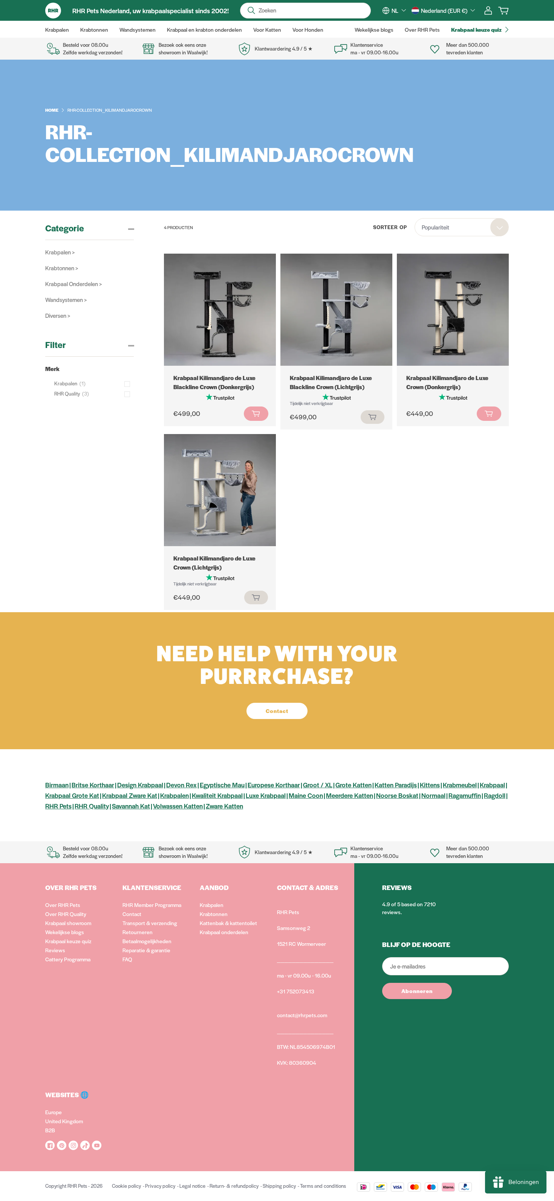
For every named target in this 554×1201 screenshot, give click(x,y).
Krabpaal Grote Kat (72, 795)
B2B (50, 1130)
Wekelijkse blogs (64, 932)
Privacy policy (160, 1185)
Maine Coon (306, 795)
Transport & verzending (149, 923)
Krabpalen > (60, 252)
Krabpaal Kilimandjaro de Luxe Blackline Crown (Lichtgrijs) (331, 382)
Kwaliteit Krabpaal (217, 795)
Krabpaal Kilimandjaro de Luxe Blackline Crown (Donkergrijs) (214, 382)
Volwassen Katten (178, 805)
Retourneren (137, 932)
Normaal (433, 795)
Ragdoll (494, 795)
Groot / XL (317, 784)
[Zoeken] (251, 10)
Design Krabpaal (140, 784)
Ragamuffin (464, 795)
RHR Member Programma (151, 904)
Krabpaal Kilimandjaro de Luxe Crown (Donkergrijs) (447, 382)
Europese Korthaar (274, 784)
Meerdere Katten (349, 795)
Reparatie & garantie (146, 950)
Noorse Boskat (397, 795)
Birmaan (57, 784)
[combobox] (399, 10)
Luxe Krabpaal (266, 795)
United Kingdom (64, 1121)
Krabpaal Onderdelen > (73, 284)
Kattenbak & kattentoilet (228, 923)
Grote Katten (353, 784)
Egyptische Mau (222, 784)
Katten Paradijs (396, 784)
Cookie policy (126, 1185)
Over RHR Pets (62, 904)
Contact (131, 914)
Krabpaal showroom (68, 923)
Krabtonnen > (61, 268)
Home (51, 110)
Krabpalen (174, 795)
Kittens (430, 784)
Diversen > (57, 315)
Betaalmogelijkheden (146, 941)
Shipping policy (279, 1185)
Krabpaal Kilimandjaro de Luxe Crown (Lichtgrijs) (214, 562)
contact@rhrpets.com (302, 1015)
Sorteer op (390, 227)
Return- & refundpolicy (234, 1185)
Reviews (55, 950)
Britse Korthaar (93, 784)
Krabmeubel (460, 784)
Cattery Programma (67, 959)
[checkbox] (93, 383)
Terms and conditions (323, 1185)
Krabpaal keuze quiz (68, 941)
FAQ (127, 959)
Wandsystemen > (66, 299)
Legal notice (192, 1185)
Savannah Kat (131, 805)
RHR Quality (92, 805)
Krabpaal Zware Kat (129, 795)
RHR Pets (58, 805)
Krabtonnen (214, 914)
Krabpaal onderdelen (224, 932)
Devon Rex (181, 784)
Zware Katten (224, 805)
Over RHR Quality (65, 914)
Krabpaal (492, 784)
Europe (53, 1112)
